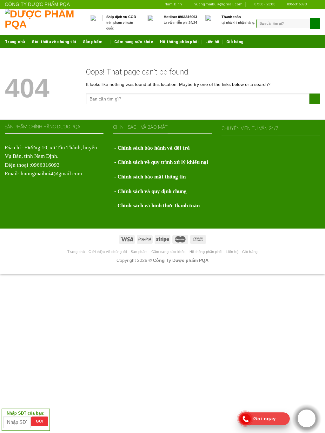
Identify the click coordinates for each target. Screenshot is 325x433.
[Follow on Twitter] (317, 4)
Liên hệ (212, 41)
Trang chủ (15, 41)
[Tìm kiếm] (314, 24)
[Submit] (314, 99)
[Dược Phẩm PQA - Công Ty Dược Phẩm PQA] (43, 22)
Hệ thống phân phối (179, 41)
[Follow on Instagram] (312, 4)
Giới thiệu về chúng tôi (54, 41)
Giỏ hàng (234, 41)
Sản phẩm (92, 41)
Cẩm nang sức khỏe (133, 41)
